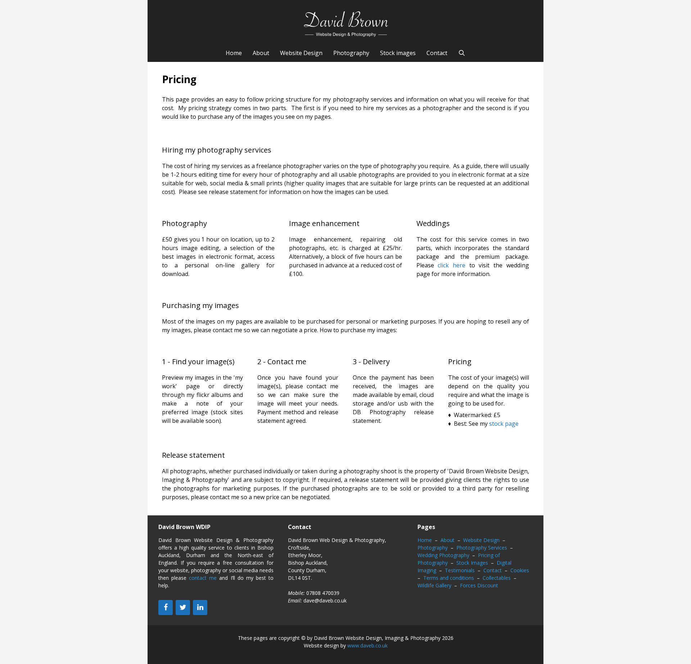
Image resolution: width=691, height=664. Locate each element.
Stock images (398, 53)
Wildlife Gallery (434, 585)
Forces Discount (479, 585)
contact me (203, 577)
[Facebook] (165, 607)
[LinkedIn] (200, 607)
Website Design (301, 53)
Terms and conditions (448, 577)
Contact (436, 53)
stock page (504, 424)
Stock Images (472, 562)
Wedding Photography (443, 555)
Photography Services (481, 547)
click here (451, 265)
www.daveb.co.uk (367, 645)
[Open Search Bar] (462, 53)
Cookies (519, 570)
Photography (351, 53)
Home (234, 53)
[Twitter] (183, 607)
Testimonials (460, 570)
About (261, 53)
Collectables (497, 577)
